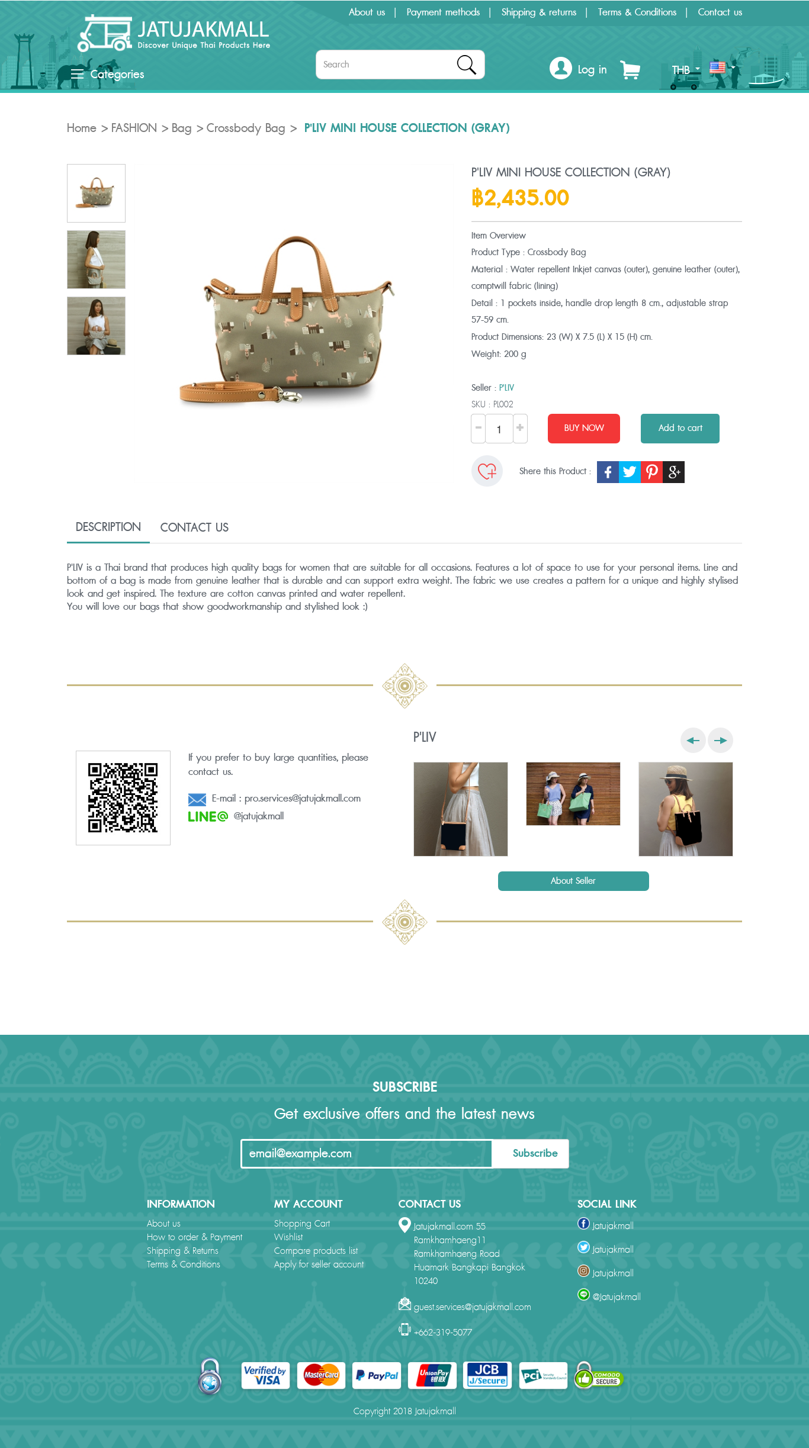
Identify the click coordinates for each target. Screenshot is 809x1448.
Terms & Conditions (637, 12)
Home (82, 128)
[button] (578, 70)
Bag (182, 128)
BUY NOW (584, 428)
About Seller (573, 881)
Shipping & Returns (183, 1251)
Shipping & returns (539, 12)
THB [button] (683, 70)
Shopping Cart (302, 1224)
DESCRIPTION (108, 527)
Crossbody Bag (246, 128)
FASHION (134, 128)
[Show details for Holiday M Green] (573, 793)
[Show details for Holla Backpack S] (685, 809)
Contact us (720, 12)
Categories (117, 74)
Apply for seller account (319, 1265)
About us (367, 12)
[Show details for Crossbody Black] (460, 809)
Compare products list (316, 1251)
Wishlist (288, 1237)
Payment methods (443, 12)
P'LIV (506, 388)
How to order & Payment (194, 1237)
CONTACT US (194, 528)
